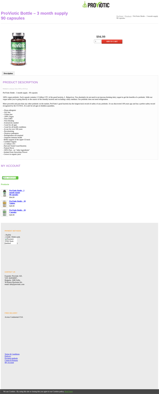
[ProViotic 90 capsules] (18, 49)
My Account (9, 362)
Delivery (8, 356)
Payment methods (11, 358)
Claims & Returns (11, 360)
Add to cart (112, 41)
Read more (69, 391)
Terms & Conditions (12, 354)
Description (8, 73)
